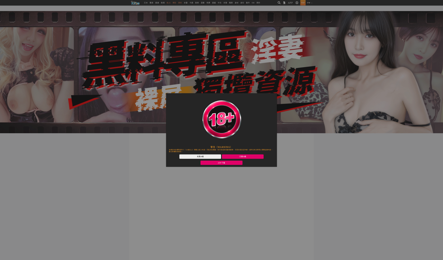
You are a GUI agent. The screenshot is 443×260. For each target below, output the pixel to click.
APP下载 (221, 163)
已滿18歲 (242, 156)
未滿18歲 (200, 156)
